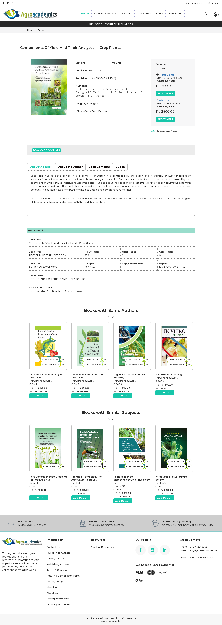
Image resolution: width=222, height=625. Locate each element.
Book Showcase (104, 13)
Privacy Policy (55, 581)
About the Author (70, 166)
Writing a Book (55, 558)
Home (85, 13)
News (159, 13)
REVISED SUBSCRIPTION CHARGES (111, 24)
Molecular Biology (74, 291)
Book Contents (99, 166)
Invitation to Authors (58, 552)
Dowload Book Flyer (46, 150)
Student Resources (102, 547)
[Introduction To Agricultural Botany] (174, 448)
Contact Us (53, 547)
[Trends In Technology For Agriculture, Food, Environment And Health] (90, 448)
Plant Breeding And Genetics (45, 291)
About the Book (41, 166)
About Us (52, 592)
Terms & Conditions (58, 570)
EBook (120, 166)
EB (31, 391)
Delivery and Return (167, 131)
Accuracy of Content (59, 604)
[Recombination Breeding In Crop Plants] (48, 346)
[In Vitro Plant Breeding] (174, 346)
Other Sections (192, 3)
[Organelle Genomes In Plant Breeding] (132, 346)
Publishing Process (58, 564)
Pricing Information (58, 598)
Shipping (52, 587)
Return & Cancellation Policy (63, 575)
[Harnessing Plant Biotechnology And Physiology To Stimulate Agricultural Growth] (132, 448)
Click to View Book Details (91, 111)
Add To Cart (165, 93)
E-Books (127, 13)
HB (31, 387)
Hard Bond (166, 74)
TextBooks (144, 13)
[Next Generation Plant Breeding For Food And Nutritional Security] (48, 448)
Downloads (175, 13)
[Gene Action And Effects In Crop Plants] (90, 346)
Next (65, 87)
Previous (32, 87)
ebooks (164, 100)
